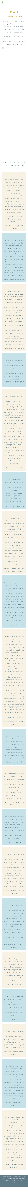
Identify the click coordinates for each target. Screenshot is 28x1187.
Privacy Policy (21, 1178)
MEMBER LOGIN (21, 1176)
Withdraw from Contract (16, 1180)
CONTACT (9, 1176)
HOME (4, 1176)
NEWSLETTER (15, 1176)
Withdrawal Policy (7, 1180)
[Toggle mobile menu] (25, 2)
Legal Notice (15, 1178)
